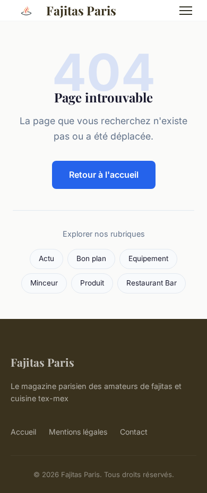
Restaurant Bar (151, 283)
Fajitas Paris (81, 10)
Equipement (148, 258)
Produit (92, 283)
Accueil (23, 431)
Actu (46, 258)
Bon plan (91, 258)
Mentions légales (78, 431)
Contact (134, 431)
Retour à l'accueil (104, 174)
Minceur (44, 283)
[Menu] (185, 10)
